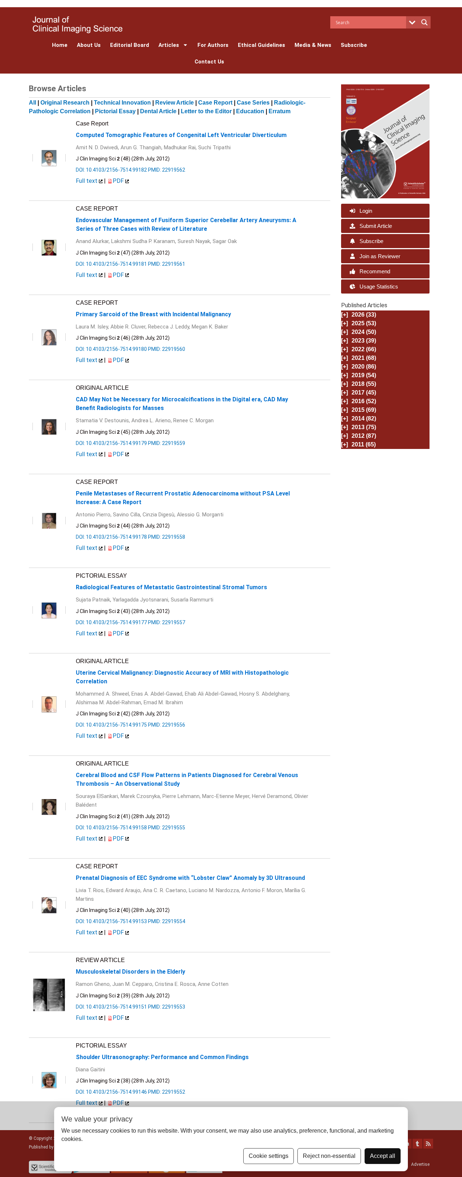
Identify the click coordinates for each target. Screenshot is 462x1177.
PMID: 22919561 (166, 264)
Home (59, 45)
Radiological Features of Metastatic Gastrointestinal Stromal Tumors (171, 587)
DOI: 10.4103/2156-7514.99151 (111, 1007)
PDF (119, 180)
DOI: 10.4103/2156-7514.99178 (111, 537)
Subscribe (354, 45)
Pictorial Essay (115, 111)
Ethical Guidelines (261, 45)
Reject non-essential (329, 1156)
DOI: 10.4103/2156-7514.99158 (111, 827)
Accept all (382, 1156)
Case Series (253, 103)
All (32, 103)
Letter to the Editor (206, 111)
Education (250, 111)
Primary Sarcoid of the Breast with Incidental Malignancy (153, 314)
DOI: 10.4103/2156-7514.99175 (111, 725)
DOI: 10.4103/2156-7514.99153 (111, 921)
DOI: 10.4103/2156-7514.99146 (111, 1092)
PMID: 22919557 (166, 622)
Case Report (215, 103)
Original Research (65, 103)
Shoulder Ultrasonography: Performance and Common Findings (162, 1057)
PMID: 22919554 (166, 921)
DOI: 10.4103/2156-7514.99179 (111, 443)
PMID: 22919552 (166, 1092)
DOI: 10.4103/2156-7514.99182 (111, 170)
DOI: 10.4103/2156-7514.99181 (111, 264)
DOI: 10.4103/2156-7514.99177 (111, 622)
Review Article (174, 103)
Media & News (313, 45)
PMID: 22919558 (166, 537)
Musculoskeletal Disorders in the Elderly (130, 971)
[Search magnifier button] (424, 22)
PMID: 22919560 (166, 349)
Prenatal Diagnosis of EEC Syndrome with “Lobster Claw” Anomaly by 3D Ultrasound (190, 877)
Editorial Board (129, 45)
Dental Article (158, 111)
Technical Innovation (122, 103)
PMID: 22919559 (166, 443)
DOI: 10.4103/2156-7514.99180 (111, 349)
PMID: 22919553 (166, 1007)
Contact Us (209, 61)
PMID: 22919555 (166, 827)
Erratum (280, 111)
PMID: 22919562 (166, 170)
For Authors (212, 45)
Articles (168, 45)
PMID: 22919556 (166, 725)
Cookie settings (268, 1156)
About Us (89, 45)
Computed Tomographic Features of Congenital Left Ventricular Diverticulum (181, 135)
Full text (87, 180)
